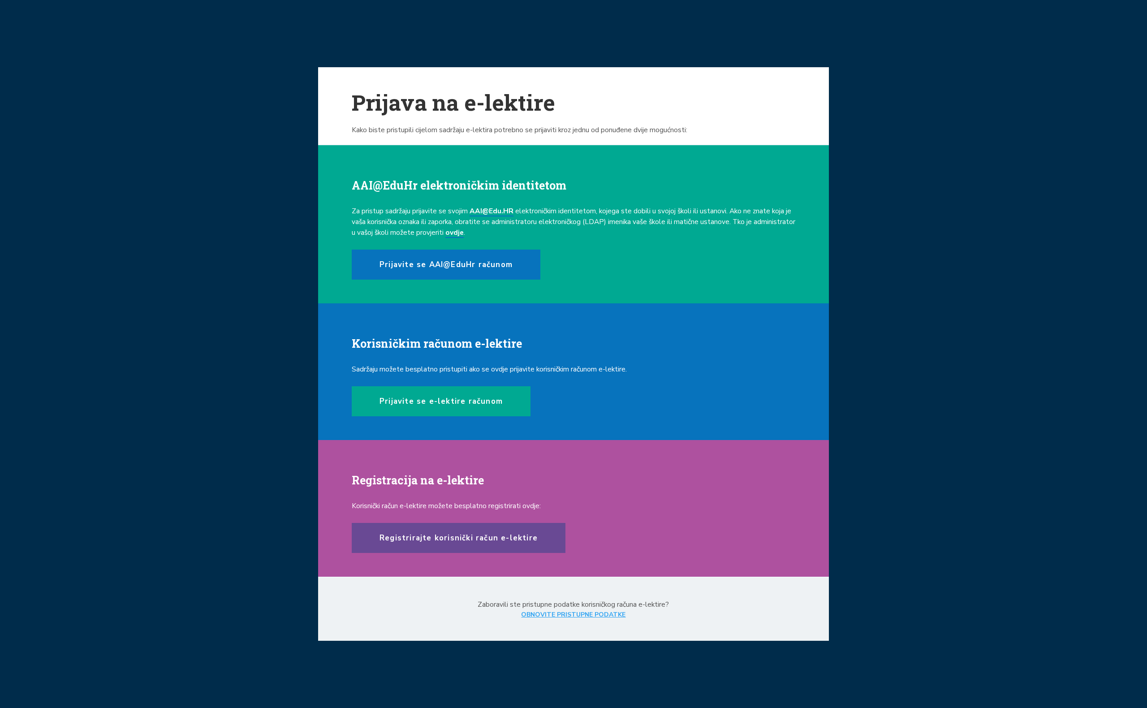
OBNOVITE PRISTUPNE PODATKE (573, 614)
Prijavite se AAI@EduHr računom (446, 264)
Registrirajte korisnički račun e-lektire (458, 538)
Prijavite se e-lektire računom (441, 401)
